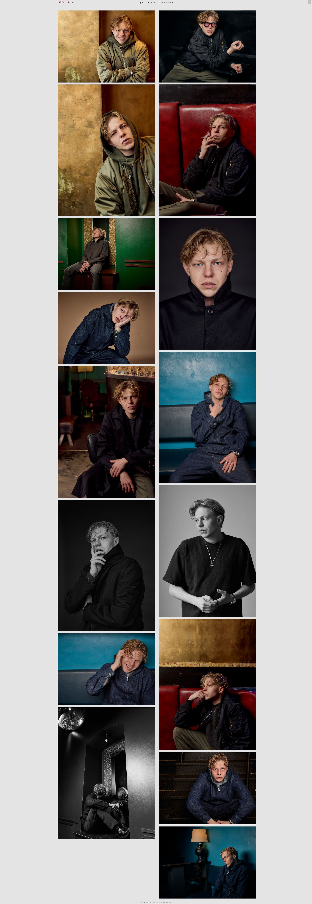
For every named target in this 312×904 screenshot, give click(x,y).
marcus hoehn (66, 3)
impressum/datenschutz (164, 902)
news (153, 2)
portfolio (144, 2)
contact (170, 2)
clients (161, 2)
